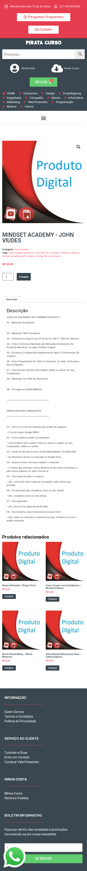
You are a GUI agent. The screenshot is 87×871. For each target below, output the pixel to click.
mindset (54, 252)
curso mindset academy (21, 252)
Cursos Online (21, 249)
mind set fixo (42, 252)
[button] (43, 17)
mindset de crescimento (48, 256)
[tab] (11, 299)
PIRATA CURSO (44, 42)
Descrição (11, 299)
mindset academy (69, 252)
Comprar (24, 276)
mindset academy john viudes (18, 256)
